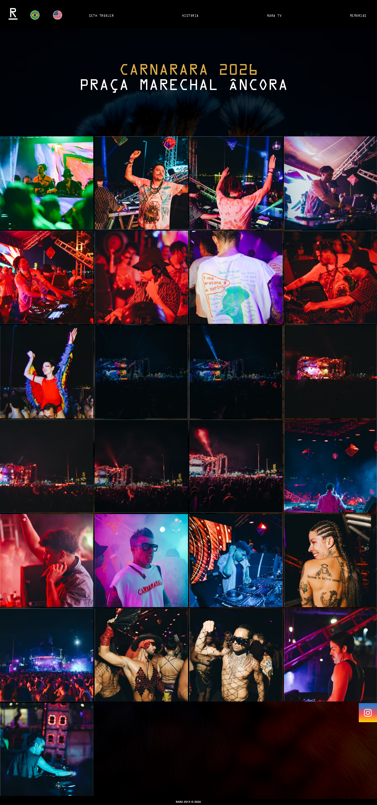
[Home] (368, 712)
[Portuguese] (37, 14)
